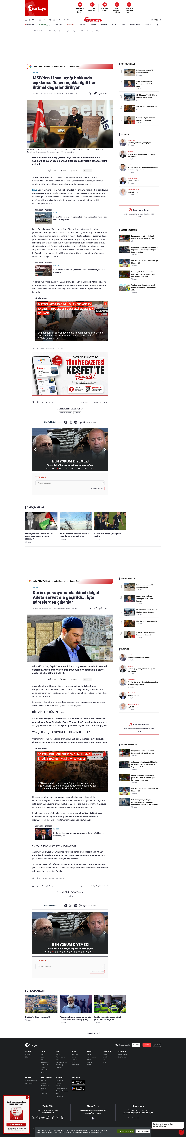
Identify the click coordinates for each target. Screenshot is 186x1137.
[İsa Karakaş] (123, 167)
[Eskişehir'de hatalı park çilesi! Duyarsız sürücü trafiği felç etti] (124, 242)
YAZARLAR (59, 24)
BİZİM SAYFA (71, 24)
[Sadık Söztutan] (123, 180)
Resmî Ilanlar (45, 1086)
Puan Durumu (60, 1057)
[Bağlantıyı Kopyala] (95, 93)
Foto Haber (44, 1091)
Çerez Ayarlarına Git (143, 1131)
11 (69, 468)
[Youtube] (47, 1118)
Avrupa (74, 1057)
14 (76, 468)
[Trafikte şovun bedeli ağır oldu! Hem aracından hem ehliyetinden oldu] (124, 291)
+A (89, 171)
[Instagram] (52, 1118)
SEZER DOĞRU (41, 348)
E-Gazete (34, 20)
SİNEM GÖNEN (41, 878)
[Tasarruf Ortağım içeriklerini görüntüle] (44, 25)
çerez (72, 1130)
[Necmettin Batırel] (123, 192)
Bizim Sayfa (122, 1051)
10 (67, 468)
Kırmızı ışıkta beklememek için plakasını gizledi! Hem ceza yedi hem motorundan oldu (143, 274)
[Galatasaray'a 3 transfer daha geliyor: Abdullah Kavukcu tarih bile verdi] (130, 120)
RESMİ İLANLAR (135, 24)
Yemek (89, 1059)
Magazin (43, 1080)
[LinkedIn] (75, 422)
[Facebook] (38, 402)
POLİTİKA (93, 24)
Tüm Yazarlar (29, 1083)
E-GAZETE (136, 1045)
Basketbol (59, 1067)
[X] (65, 422)
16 (81, 468)
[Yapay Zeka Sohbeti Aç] (181, 1132)
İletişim (58, 1083)
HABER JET (148, 24)
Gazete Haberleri (65, 412)
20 (90, 468)
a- (85, 171)
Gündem (35, 73)
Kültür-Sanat (107, 1051)
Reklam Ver (60, 1096)
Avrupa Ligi (59, 1065)
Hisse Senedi (45, 1062)
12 (72, 468)
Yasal (57, 1093)
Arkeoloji (105, 1057)
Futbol (58, 1054)
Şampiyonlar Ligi (61, 1062)
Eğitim (27, 1057)
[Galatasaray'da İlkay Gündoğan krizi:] (130, 83)
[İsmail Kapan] (123, 142)
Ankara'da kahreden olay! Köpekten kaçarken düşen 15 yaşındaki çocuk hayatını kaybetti (144, 249)
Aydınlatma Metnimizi (82, 1132)
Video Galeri (44, 1093)
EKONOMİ (104, 24)
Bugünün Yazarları (31, 1080)
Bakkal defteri (133, 181)
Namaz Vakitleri (123, 1054)
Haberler (43, 1088)
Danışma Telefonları (62, 1091)
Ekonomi (43, 1051)
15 (79, 468)
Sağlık (89, 1054)
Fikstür (58, 1059)
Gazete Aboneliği (46, 20)
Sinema (105, 1054)
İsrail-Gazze (75, 1065)
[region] (93, 1132)
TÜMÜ (94, 468)
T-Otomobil (44, 1070)
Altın (42, 1057)
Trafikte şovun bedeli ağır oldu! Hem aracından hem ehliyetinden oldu (143, 287)
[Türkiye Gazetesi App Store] (78, 1082)
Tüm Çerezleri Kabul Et (125, 1131)
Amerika (74, 1059)
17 (83, 468)
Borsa (42, 1054)
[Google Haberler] (89, 422)
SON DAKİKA (30, 24)
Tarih (104, 1062)
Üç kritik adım (133, 192)
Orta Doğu (75, 1054)
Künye (58, 1086)
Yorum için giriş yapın (97, 488)
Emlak (43, 1067)
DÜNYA (114, 24)
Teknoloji (43, 1083)
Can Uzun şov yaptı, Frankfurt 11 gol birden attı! (144, 262)
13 (74, 468)
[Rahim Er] (123, 154)
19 (88, 468)
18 (86, 468)
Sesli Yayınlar (122, 1057)
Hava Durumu (91, 1057)
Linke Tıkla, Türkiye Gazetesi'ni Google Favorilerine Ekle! (56, 66)
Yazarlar (28, 1077)
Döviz (42, 1059)
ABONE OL (147, 1045)
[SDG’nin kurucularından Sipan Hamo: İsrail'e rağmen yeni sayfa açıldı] (130, 108)
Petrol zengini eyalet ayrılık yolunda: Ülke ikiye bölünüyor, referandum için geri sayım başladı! (144, 802)
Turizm (43, 1072)
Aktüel (89, 1065)
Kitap (104, 1059)
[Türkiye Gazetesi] (93, 22)
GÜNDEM (82, 24)
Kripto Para (44, 1065)
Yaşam (89, 1051)
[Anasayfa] (31, 1045)
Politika (27, 1054)
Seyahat (89, 1062)
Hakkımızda (60, 1080)
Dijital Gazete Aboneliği (62, 20)
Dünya (74, 1051)
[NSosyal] (80, 422)
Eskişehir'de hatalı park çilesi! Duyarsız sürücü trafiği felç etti (142, 237)
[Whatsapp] (90, 93)
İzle (160, 24)
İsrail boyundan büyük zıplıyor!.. (140, 143)
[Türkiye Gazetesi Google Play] (78, 1088)
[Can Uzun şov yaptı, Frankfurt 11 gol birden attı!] (124, 266)
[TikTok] (57, 1118)
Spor (57, 1051)
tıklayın (139, 216)
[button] (104, 449)
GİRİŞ (155, 20)
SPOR (123, 24)
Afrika (73, 1062)
